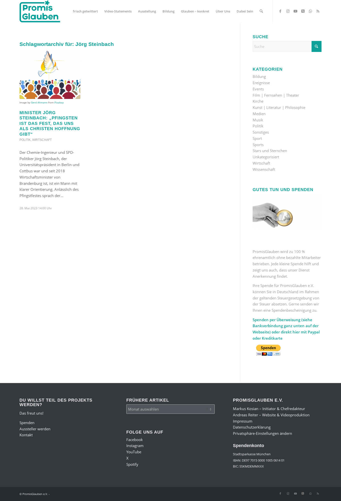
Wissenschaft (264, 169)
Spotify (132, 464)
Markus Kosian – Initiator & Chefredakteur (269, 408)
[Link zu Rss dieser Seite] (318, 11)
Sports (258, 144)
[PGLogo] (39, 11)
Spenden (26, 422)
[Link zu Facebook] (280, 11)
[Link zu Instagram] (288, 11)
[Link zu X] (303, 11)
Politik (25, 140)
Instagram (135, 445)
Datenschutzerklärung (252, 427)
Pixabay (59, 102)
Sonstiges (261, 132)
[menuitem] (85, 11)
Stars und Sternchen (270, 150)
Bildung (259, 76)
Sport (257, 138)
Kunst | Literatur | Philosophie (279, 107)
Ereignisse (261, 82)
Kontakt (26, 434)
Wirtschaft (42, 140)
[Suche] (261, 11)
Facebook (134, 439)
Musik (258, 119)
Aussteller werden (34, 428)
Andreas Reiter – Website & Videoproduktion (271, 414)
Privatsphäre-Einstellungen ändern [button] (262, 433)
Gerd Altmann (39, 102)
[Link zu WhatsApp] (310, 11)
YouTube (133, 451)
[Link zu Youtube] (295, 11)
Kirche (258, 101)
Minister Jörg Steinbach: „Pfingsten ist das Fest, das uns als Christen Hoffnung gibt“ (49, 123)
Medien (259, 113)
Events (258, 88)
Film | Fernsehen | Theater (276, 95)
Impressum (242, 421)
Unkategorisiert (266, 156)
